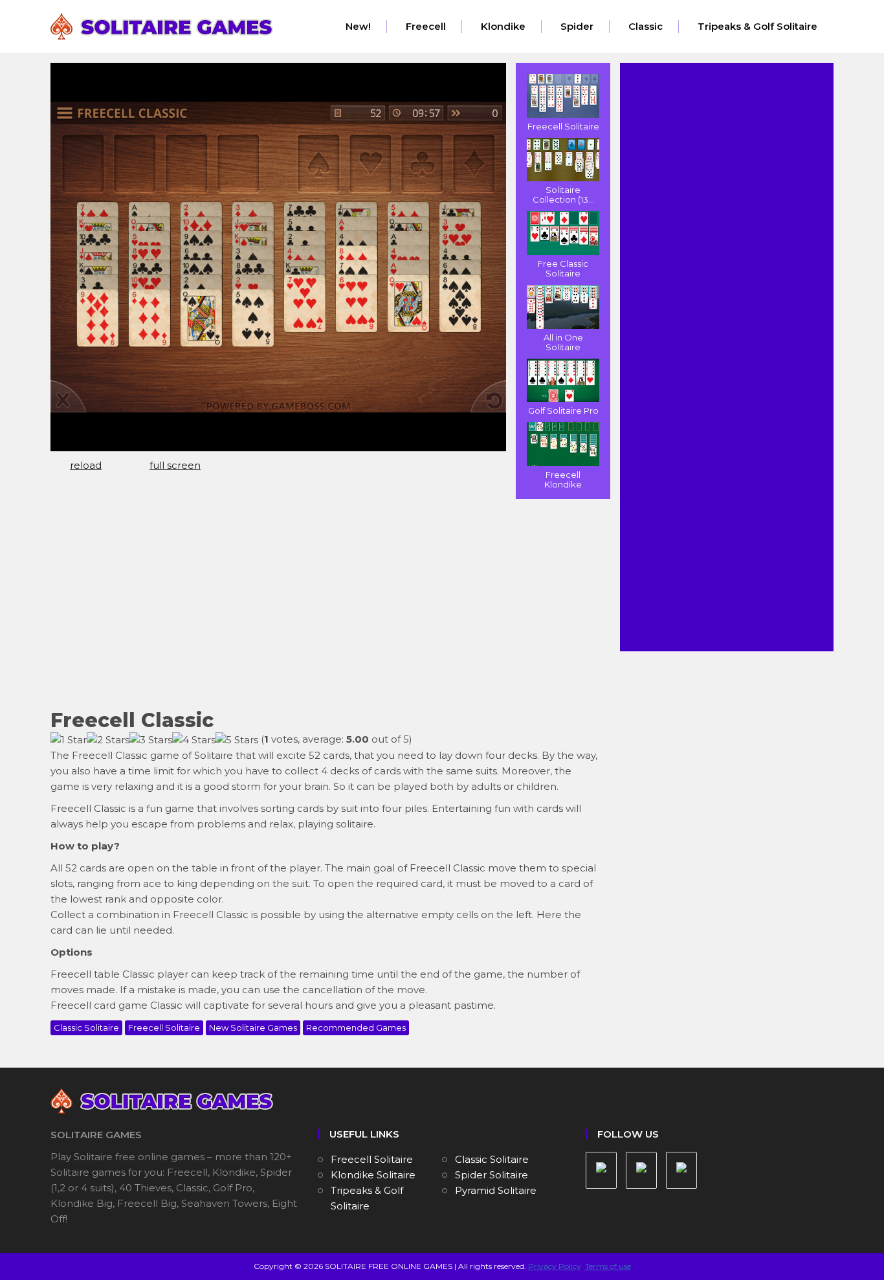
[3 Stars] (150, 740)
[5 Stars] (236, 740)
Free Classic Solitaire (563, 268)
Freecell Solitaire (563, 126)
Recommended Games (356, 1027)
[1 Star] (68, 740)
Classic (645, 26)
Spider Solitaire (491, 1175)
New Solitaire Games (253, 1027)
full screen (175, 465)
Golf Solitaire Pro (563, 410)
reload (86, 465)
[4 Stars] (193, 740)
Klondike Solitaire (373, 1175)
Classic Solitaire (86, 1027)
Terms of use (608, 1266)
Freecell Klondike (563, 479)
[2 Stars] (108, 740)
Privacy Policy (554, 1266)
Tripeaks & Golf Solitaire (757, 26)
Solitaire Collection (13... (563, 195)
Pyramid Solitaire (495, 1190)
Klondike (503, 26)
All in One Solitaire (563, 342)
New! (358, 26)
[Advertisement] (325, 602)
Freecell (426, 26)
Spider (576, 26)
